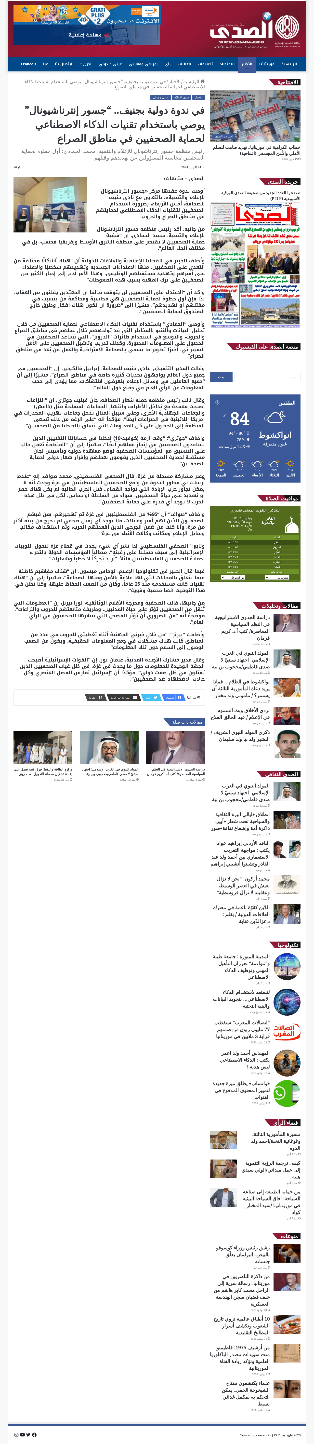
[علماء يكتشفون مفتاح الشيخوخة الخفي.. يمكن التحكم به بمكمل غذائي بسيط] (287, 1389)
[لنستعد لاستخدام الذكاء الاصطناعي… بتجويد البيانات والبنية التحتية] (287, 1002)
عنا (45, 64)
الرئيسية (289, 64)
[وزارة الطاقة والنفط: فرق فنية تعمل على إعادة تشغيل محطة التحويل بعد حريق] (42, 747)
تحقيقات (205, 64)
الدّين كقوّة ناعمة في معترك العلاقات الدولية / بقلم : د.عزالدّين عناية (241, 914)
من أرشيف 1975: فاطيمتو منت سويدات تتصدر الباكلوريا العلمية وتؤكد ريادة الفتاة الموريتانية (240, 1357)
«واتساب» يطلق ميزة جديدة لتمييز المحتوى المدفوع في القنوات (241, 1090)
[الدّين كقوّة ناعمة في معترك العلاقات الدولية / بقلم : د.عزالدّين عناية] (287, 914)
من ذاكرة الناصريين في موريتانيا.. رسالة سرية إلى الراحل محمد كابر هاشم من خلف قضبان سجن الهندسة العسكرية (242, 1290)
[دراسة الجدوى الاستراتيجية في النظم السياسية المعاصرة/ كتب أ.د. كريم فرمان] (175, 747)
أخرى (87, 64)
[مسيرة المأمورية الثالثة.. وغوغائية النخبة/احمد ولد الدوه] (223, 1140)
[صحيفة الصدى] (255, 30)
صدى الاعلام (181, 97)
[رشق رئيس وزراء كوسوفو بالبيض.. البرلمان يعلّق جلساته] (287, 1253)
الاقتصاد (227, 64)
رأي (168, 64)
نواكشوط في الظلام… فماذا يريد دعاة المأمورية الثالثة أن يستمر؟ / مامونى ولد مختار (241, 688)
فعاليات (184, 64)
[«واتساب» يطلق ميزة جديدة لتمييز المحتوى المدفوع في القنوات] (287, 1093)
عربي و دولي (110, 64)
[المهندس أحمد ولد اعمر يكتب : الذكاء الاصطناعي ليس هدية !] (287, 1063)
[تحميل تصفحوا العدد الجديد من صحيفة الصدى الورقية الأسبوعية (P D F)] (255, 328)
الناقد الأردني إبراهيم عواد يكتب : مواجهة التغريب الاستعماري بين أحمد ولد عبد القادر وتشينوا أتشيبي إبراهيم (240, 853)
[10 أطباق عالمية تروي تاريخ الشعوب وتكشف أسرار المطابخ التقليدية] (287, 1324)
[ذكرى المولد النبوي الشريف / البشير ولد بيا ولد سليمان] (287, 743)
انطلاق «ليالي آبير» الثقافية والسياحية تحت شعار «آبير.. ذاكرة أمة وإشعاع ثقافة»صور (240, 821)
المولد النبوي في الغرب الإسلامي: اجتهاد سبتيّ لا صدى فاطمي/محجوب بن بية (110, 771)
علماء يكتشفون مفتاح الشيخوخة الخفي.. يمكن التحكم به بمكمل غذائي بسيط (246, 1393)
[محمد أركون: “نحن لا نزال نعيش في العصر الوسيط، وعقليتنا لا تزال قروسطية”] (287, 884)
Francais (28, 64)
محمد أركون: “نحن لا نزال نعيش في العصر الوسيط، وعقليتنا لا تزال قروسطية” (243, 885)
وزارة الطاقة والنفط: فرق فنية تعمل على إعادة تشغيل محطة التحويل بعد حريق (42, 771)
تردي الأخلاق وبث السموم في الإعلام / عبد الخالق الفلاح (240, 713)
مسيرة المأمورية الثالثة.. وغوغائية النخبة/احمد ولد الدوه (276, 1141)
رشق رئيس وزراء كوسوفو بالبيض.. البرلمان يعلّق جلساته (243, 1254)
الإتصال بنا (64, 64)
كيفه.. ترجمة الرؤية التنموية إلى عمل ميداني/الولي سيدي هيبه (271, 1170)
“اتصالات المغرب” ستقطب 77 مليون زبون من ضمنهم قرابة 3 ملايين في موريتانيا (242, 1029)
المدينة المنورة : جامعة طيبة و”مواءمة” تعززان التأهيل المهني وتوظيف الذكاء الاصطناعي (241, 966)
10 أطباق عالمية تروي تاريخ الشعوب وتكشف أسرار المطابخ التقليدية (242, 1325)
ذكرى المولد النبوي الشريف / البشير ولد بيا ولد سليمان (240, 735)
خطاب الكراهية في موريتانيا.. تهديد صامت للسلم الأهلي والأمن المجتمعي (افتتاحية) (257, 150)
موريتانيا (267, 64)
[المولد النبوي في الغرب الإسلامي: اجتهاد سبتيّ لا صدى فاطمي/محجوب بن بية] (109, 747)
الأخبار (247, 64)
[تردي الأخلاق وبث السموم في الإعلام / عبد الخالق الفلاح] (287, 716)
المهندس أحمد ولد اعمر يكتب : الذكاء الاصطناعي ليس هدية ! (245, 1060)
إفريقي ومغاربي (143, 64)
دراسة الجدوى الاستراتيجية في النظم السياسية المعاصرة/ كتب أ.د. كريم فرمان (175, 771)
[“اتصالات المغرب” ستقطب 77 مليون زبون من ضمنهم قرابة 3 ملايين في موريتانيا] (287, 1032)
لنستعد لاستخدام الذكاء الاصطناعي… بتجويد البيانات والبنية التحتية (241, 999)
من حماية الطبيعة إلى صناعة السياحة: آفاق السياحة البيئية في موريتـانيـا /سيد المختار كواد (272, 1201)
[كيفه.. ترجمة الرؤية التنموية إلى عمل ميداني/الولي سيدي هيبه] (223, 1169)
